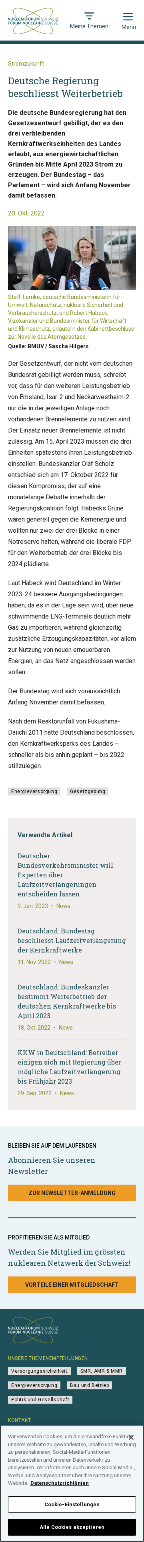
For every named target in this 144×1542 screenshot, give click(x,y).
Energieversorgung (34, 791)
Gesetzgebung (87, 791)
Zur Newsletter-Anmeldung (72, 1193)
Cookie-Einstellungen (72, 1504)
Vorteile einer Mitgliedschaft (72, 1285)
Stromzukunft (26, 63)
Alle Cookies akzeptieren (72, 1527)
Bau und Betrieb (89, 1385)
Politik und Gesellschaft (40, 1399)
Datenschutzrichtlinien (59, 1483)
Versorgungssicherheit (39, 1371)
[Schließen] (131, 1437)
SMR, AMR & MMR (101, 1371)
